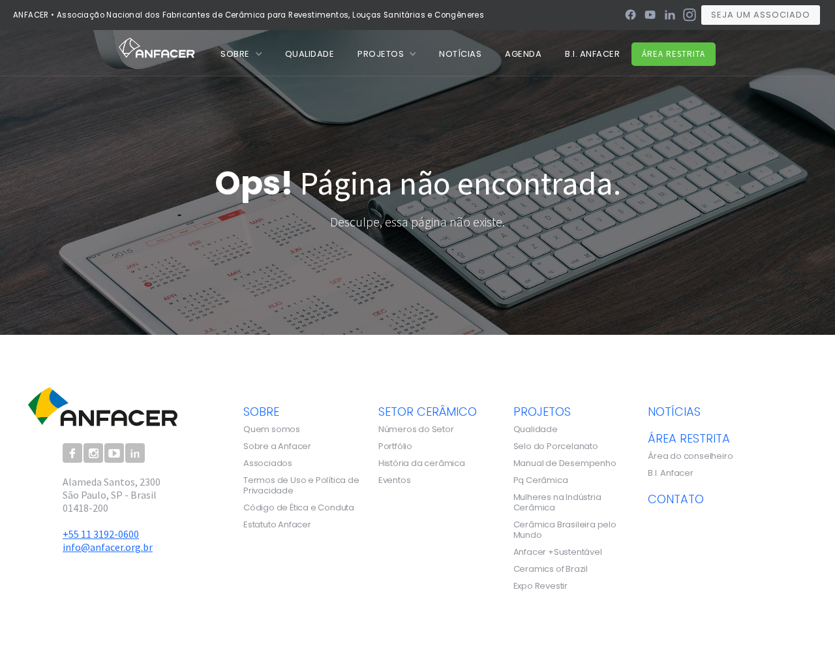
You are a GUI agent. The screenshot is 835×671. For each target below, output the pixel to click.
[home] (156, 47)
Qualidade (535, 429)
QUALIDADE (310, 54)
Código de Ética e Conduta (298, 508)
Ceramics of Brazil (550, 569)
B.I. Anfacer (592, 54)
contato (676, 499)
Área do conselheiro (690, 456)
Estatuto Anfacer (277, 525)
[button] (241, 54)
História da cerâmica (421, 463)
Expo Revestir (540, 586)
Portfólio (395, 446)
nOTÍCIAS (460, 54)
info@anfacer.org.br (108, 547)
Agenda (523, 54)
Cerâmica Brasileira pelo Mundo (564, 530)
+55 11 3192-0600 (101, 533)
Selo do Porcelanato (555, 446)
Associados (267, 463)
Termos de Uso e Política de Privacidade (301, 485)
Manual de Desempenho (564, 463)
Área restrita (673, 53)
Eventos (394, 480)
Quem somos (271, 429)
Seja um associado (760, 14)
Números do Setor (416, 429)
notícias (674, 411)
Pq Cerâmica (540, 480)
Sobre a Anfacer (277, 446)
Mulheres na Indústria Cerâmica (557, 502)
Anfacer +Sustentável (557, 552)
